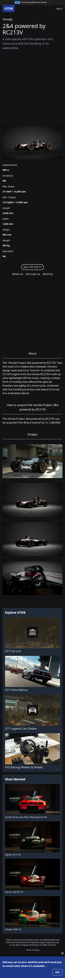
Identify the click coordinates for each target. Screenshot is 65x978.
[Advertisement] (32, 88)
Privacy (36, 950)
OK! (57, 972)
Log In (59, 8)
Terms (28, 950)
